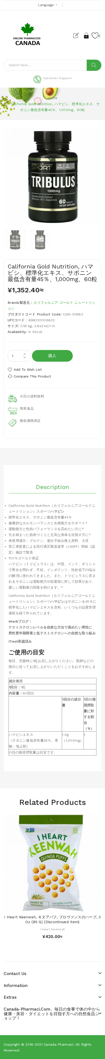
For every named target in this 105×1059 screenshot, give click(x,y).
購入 (52, 355)
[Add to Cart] (44, 906)
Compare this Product (32, 376)
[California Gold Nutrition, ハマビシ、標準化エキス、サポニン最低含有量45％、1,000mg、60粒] (15, 240)
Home (52, 98)
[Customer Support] (52, 82)
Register (78, 35)
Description (52, 487)
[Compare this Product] (61, 906)
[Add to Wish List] (52, 906)
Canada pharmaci (58, 1044)
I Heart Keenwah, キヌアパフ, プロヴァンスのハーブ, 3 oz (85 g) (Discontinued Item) (52, 919)
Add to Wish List (28, 369)
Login (86, 35)
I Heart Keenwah (52, 929)
